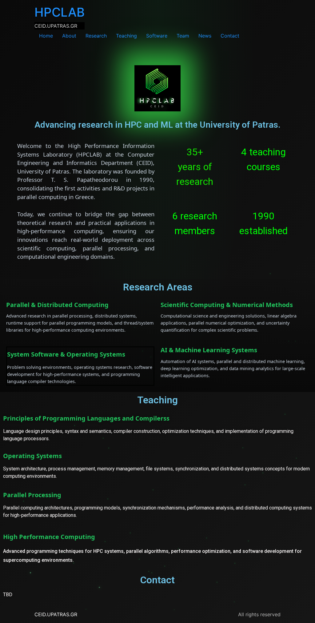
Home (46, 36)
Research (96, 36)
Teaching (126, 36)
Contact (230, 36)
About (69, 36)
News (204, 36)
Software (156, 36)
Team (183, 36)
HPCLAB (59, 12)
